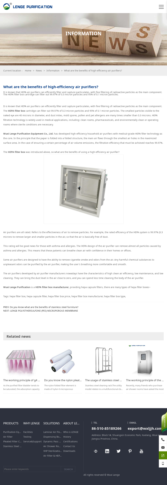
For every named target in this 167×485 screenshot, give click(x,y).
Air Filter (8, 436)
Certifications (70, 441)
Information (53, 70)
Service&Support (32, 441)
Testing (27, 436)
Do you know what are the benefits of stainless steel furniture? (44, 307)
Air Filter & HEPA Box (52, 455)
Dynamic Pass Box (52, 441)
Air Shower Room (52, 446)
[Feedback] (163, 455)
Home (28, 70)
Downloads (69, 451)
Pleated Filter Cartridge (12, 441)
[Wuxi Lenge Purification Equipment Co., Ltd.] (27, 6)
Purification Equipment (12, 432)
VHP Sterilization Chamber (52, 451)
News (39, 70)
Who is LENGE (70, 432)
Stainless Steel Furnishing (12, 446)
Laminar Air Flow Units (52, 432)
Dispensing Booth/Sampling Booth (52, 436)
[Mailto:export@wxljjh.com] (163, 447)
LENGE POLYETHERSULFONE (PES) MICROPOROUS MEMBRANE (44, 310)
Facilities (28, 432)
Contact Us (69, 446)
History (67, 436)
